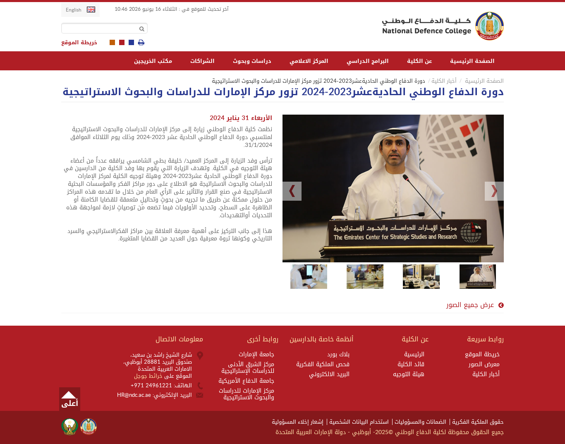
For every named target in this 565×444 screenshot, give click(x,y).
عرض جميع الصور (470, 304)
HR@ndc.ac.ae (134, 395)
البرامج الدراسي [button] (368, 61)
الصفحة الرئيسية (472, 61)
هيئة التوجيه (408, 374)
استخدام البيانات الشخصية (359, 422)
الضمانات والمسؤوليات (420, 422)
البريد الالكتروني (329, 374)
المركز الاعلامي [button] (309, 61)
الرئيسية (414, 354)
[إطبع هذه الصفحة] (141, 42)
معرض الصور (484, 364)
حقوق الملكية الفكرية (478, 422)
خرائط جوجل (149, 376)
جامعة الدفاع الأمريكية (246, 381)
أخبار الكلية (444, 81)
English (73, 9)
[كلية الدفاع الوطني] (441, 26)
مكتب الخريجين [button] (153, 61)
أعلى (69, 403)
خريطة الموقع (79, 42)
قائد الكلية (410, 364)
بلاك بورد (338, 354)
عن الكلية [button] (419, 61)
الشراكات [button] (202, 61)
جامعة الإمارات (256, 354)
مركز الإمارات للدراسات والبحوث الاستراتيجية (246, 394)
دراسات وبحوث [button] (252, 61)
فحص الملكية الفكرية (323, 364)
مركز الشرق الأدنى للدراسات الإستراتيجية (247, 367)
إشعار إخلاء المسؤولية (297, 422)
